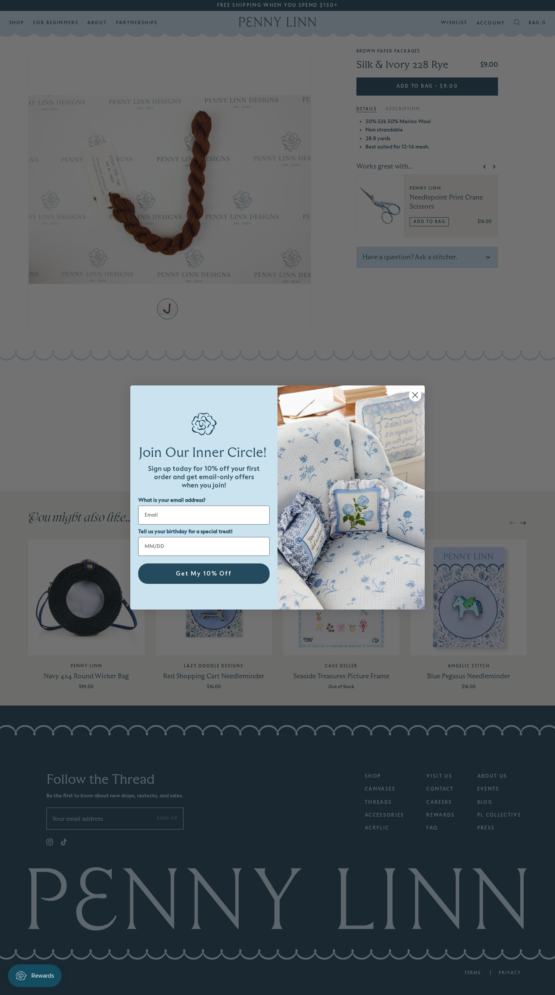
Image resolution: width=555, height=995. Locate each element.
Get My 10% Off (204, 573)
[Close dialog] (415, 395)
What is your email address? (171, 500)
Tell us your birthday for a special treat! (185, 531)
